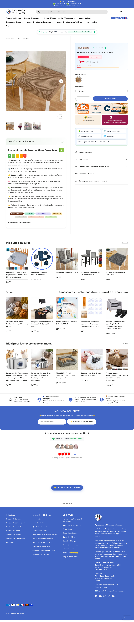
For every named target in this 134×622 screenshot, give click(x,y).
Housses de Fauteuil (85, 18)
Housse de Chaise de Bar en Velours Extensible (92, 273)
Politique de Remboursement (42, 539)
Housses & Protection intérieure (38, 22)
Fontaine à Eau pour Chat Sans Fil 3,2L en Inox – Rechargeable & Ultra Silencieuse (41, 376)
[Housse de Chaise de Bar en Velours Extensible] (92, 259)
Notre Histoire (37, 519)
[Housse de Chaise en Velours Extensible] (42, 259)
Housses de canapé (31, 18)
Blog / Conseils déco (70, 557)
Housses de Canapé (13, 519)
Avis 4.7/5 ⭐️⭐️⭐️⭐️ (70, 553)
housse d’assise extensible (40, 205)
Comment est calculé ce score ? (20, 223)
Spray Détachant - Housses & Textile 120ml (66, 323)
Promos (9, 26)
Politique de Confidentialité (42, 542)
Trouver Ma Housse (13, 18)
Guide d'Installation (70, 533)
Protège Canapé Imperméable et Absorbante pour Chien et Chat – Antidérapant (117, 376)
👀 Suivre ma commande (72, 525)
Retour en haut (67, 504)
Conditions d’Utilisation (40, 554)
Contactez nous (68, 549)
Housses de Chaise (13, 22)
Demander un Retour (39, 531)
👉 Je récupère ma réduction (81, 422)
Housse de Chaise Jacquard (67, 272)
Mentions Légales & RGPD (41, 546)
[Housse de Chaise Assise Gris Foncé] (117, 259)
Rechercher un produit (71, 545)
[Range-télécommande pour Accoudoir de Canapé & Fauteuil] (42, 308)
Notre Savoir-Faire (39, 523)
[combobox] (72, 12)
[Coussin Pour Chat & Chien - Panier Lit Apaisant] (92, 359)
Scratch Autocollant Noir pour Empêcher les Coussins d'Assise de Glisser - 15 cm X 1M (115, 325)
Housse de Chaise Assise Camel (21, 39)
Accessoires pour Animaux (16, 539)
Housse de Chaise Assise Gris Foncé (115, 273)
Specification (79, 86)
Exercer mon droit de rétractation (44, 535)
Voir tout (125, 243)
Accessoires (92, 22)
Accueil (8, 39)
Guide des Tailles (69, 537)
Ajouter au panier (110, 98)
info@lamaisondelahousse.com (113, 591)
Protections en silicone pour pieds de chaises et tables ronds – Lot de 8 (90, 324)
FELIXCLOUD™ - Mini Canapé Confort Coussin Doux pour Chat (65, 375)
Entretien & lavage (69, 541)
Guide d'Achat (68, 529)
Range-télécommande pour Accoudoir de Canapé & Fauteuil (42, 324)
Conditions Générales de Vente (43, 550)
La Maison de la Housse (17, 613)
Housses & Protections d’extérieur (69, 22)
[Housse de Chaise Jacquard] (67, 259)
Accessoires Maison (13, 535)
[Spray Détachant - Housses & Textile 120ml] (67, 308)
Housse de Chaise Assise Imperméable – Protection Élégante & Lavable (16, 274)
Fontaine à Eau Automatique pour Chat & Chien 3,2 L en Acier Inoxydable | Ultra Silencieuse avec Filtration (17, 376)
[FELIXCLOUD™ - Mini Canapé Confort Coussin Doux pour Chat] (67, 359)
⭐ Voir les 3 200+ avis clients (67, 488)
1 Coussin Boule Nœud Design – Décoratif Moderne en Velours (17, 324)
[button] (126, 12)
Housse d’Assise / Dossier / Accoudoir (58, 18)
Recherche (10, 542)
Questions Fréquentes (40, 527)
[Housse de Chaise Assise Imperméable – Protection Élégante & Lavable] (17, 259)
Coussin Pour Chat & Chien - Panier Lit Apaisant (91, 374)
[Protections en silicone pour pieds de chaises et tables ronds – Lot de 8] (92, 308)
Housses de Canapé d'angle (16, 523)
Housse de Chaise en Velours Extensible (39, 273)
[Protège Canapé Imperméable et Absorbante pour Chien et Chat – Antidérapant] (117, 359)
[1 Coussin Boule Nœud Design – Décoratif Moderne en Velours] (17, 308)
